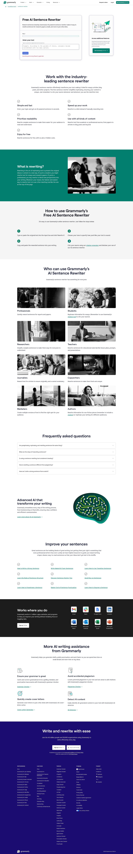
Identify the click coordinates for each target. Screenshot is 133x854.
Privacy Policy (80, 752)
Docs (18, 769)
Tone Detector (60, 797)
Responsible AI (79, 777)
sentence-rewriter (22, 6)
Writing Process (40, 793)
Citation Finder (60, 823)
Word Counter (60, 800)
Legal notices (79, 808)
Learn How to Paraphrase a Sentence (29, 587)
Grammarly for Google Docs (24, 795)
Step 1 (23, 33)
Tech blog (39, 799)
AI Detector (72, 710)
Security (78, 803)
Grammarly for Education (43, 780)
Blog (38, 796)
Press (77, 782)
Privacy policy (79, 792)
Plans (38, 769)
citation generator (92, 245)
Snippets (59, 813)
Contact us (98, 771)
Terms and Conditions (69, 752)
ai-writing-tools (12, 6)
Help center (99, 769)
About (77, 772)
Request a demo (103, 2)
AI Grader (59, 826)
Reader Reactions (61, 828)
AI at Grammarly (41, 786)
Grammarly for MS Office (23, 792)
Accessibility (79, 805)
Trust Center (79, 790)
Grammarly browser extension (24, 779)
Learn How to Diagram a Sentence (96, 587)
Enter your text (28, 40)
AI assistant (39, 783)
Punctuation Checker (62, 839)
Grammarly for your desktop (24, 771)
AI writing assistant (41, 791)
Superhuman (81, 769)
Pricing (48, 2)
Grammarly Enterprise (42, 778)
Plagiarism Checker (74, 687)
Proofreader (60, 844)
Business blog (40, 804)
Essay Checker (60, 784)
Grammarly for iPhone (22, 800)
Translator (59, 789)
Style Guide (59, 810)
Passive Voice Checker (62, 841)
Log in (112, 2)
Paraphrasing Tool (61, 787)
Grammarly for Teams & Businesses (42, 775)
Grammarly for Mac (21, 776)
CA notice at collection (81, 800)
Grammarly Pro (40, 771)
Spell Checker (60, 833)
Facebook (100, 774)
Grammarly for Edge (22, 789)
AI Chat (58, 792)
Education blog (40, 801)
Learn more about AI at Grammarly (29, 517)
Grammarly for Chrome (22, 782)
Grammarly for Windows (23, 774)
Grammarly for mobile (22, 797)
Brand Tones (59, 818)
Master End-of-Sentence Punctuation (63, 587)
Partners (78, 787)
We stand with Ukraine (81, 774)
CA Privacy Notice (73, 754)
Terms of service (80, 795)
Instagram (100, 777)
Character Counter (61, 802)
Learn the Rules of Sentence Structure (30, 578)
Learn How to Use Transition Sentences (98, 568)
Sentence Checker (61, 836)
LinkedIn (100, 782)
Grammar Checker (23, 687)
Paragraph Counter (61, 805)
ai (5, 6)
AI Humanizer (60, 779)
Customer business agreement (83, 797)
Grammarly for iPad (22, 802)
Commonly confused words (43, 806)
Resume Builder (60, 831)
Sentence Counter (61, 807)
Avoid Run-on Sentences (93, 578)
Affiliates (78, 784)
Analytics (59, 815)
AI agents (59, 774)
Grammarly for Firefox (22, 787)
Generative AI (40, 788)
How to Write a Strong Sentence (28, 568)
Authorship (59, 820)
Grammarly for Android (22, 805)
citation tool (72, 317)
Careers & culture (80, 779)
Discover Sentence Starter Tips (61, 578)
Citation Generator (61, 782)
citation (70, 415)
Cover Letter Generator (25, 710)
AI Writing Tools (60, 795)
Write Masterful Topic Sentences (62, 568)
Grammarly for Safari (22, 784)
